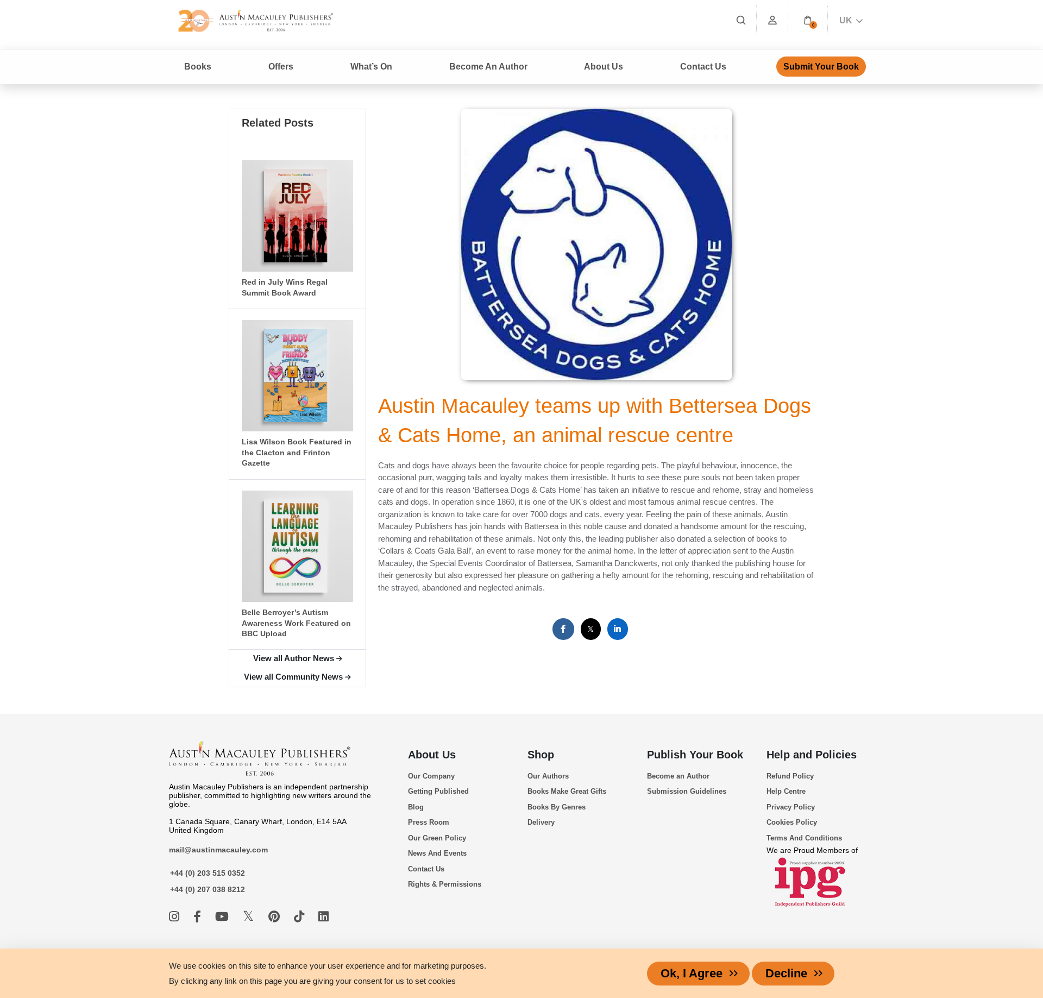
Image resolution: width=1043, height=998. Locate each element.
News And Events (437, 853)
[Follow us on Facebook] (198, 917)
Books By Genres (556, 807)
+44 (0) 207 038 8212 (207, 889)
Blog (416, 807)
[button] (807, 20)
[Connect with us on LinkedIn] (323, 917)
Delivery (541, 822)
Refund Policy (790, 776)
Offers (280, 66)
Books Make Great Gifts (566, 791)
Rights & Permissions (444, 884)
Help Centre (786, 791)
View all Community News (293, 676)
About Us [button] (603, 66)
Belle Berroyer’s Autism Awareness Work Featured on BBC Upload (296, 623)
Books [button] (197, 66)
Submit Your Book (821, 66)
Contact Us (703, 66)
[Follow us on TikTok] (300, 917)
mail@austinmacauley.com (218, 849)
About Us (432, 755)
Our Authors (548, 776)
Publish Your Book (695, 755)
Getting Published (438, 791)
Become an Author (678, 776)
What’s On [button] (371, 66)
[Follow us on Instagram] (176, 917)
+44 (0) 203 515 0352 (207, 873)
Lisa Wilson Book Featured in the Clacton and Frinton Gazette (296, 452)
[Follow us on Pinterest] (275, 917)
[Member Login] (772, 20)
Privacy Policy (790, 807)
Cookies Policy (791, 822)
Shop (540, 755)
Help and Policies (811, 755)
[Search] (741, 20)
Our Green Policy (437, 838)
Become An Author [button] (488, 66)
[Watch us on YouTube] (223, 917)
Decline (786, 973)
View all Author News (293, 658)
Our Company (431, 776)
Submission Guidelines (686, 791)
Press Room (428, 822)
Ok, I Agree (691, 973)
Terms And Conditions (804, 838)
